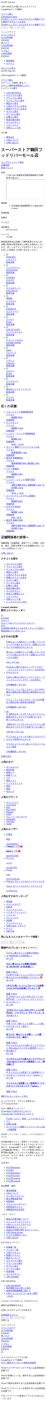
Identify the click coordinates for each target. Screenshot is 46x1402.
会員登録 (5, 1315)
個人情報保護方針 (14, 1199)
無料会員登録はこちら (19, 85)
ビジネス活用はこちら (16, 1235)
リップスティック (14, 783)
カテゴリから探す (14, 95)
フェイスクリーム (14, 910)
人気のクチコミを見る (16, 106)
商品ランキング (13, 1258)
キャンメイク (12, 802)
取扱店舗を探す (13, 120)
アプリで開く (7, 14)
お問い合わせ (12, 143)
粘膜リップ (11, 775)
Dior (8, 807)
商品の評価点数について (17, 1219)
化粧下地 (10, 931)
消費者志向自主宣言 (15, 1209)
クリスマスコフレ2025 (16, 602)
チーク (9, 928)
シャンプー (11, 915)
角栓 (8, 786)
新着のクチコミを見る (16, 109)
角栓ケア (10, 772)
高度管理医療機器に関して (18, 1291)
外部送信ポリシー (14, 1207)
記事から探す (12, 117)
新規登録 (10, 61)
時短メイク (11, 781)
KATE (9, 814)
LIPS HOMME (12, 1277)
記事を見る (6, 756)
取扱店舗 (10, 262)
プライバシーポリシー (16, 1204)
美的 (8, 789)
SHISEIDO (11, 819)
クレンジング (12, 918)
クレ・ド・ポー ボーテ (16, 817)
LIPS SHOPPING (13, 93)
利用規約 (10, 1201)
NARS (9, 824)
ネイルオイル (12, 767)
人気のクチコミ (13, 1252)
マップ (16, 162)
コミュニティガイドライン (18, 1222)
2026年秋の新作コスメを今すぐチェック (19, 628)
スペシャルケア (13, 904)
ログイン (10, 63)
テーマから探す (13, 114)
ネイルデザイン (13, 122)
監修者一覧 (11, 1247)
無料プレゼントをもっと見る (14, 1096)
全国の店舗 (11, 1124)
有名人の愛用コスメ (15, 594)
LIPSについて (12, 140)
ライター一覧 (12, 1250)
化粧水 (9, 907)
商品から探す (12, 103)
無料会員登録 (30, 1363)
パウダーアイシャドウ (16, 912)
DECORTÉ (11, 810)
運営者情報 (11, 1190)
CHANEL (10, 822)
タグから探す (12, 111)
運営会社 (10, 137)
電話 (21, 162)
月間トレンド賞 (13, 128)
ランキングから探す (15, 101)
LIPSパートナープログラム (18, 1224)
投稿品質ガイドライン (16, 1227)
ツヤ (8, 778)
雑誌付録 (10, 770)
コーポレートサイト (15, 1196)
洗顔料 (9, 920)
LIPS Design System (14, 1232)
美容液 (9, 901)
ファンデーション (14, 923)
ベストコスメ (12, 125)
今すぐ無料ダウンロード (12, 1363)
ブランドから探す (14, 98)
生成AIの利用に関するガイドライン (22, 1230)
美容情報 (10, 1271)
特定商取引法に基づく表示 (18, 1288)
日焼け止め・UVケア (16, 926)
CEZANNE (11, 805)
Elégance (10, 812)
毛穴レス (10, 791)
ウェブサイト (7, 162)
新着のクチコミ (13, 1255)
